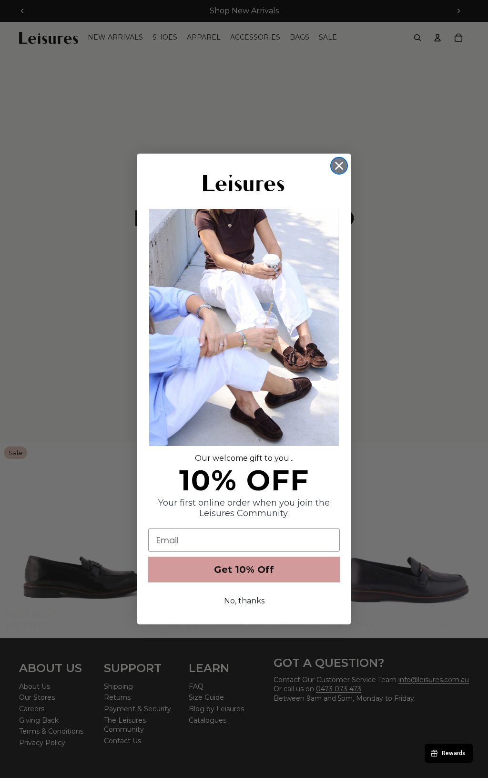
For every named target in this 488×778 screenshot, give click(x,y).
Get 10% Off (244, 569)
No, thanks (244, 600)
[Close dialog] (339, 165)
